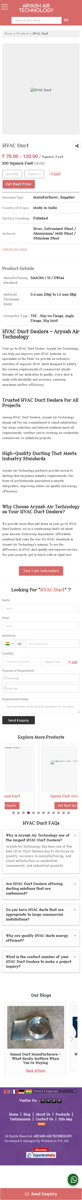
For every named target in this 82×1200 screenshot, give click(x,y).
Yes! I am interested (41, 571)
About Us (43, 1114)
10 (58, 812)
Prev (10, 1038)
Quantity (7, 653)
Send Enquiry (43, 1194)
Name (6, 600)
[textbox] (34, 174)
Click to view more (14, 249)
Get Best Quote (36, 805)
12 (68, 812)
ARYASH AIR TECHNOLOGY (36, 8)
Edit (57, 174)
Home (9, 33)
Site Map (65, 1119)
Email (5, 618)
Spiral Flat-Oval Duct (37, 796)
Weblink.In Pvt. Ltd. (55, 1141)
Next (71, 1038)
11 (63, 812)
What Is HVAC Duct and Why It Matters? (53, 1056)
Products (22, 33)
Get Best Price (18, 184)
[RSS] (42, 1124)
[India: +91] (8, 644)
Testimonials (20, 1119)
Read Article (53, 1066)
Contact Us (44, 1119)
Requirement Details (15, 699)
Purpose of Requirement (18, 670)
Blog (27, 1114)
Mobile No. (9, 636)
